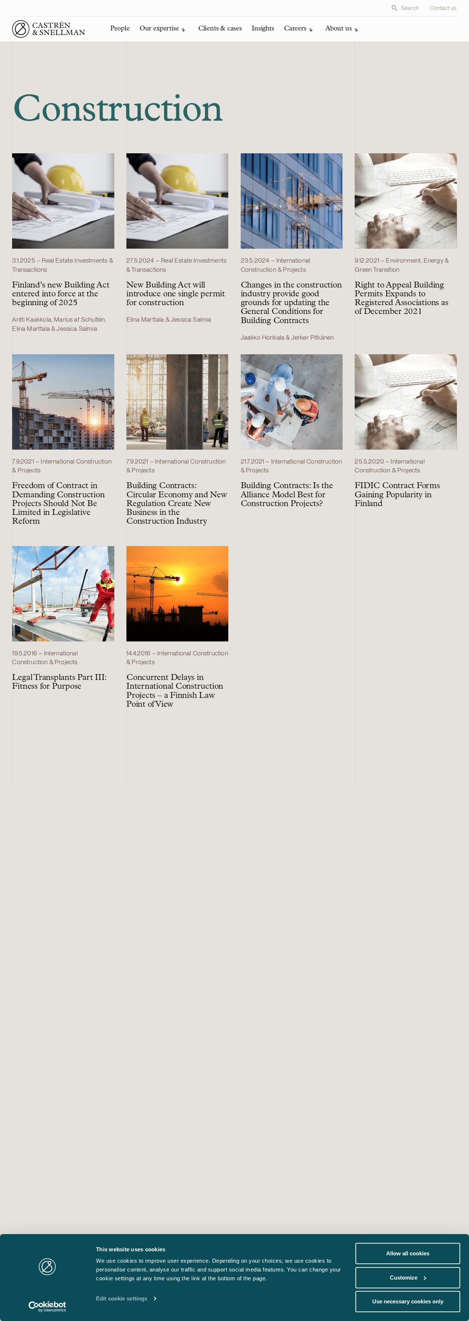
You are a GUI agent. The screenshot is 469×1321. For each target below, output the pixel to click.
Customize (403, 1277)
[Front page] (48, 29)
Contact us (443, 7)
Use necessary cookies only (407, 1301)
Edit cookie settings (121, 1298)
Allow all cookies (407, 1253)
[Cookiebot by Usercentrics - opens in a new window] (47, 1306)
